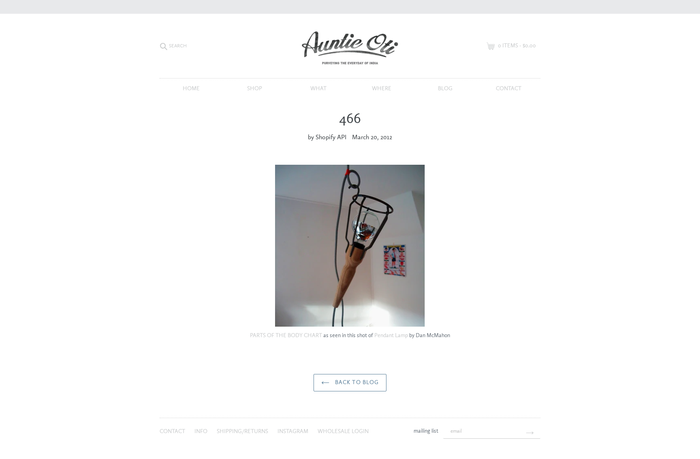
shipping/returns (243, 431)
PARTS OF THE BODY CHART (286, 335)
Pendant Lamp (391, 335)
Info (201, 431)
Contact (508, 88)
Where (381, 88)
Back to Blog (356, 382)
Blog (445, 88)
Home (191, 88)
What (318, 88)
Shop (254, 88)
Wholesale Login (343, 431)
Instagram (293, 431)
